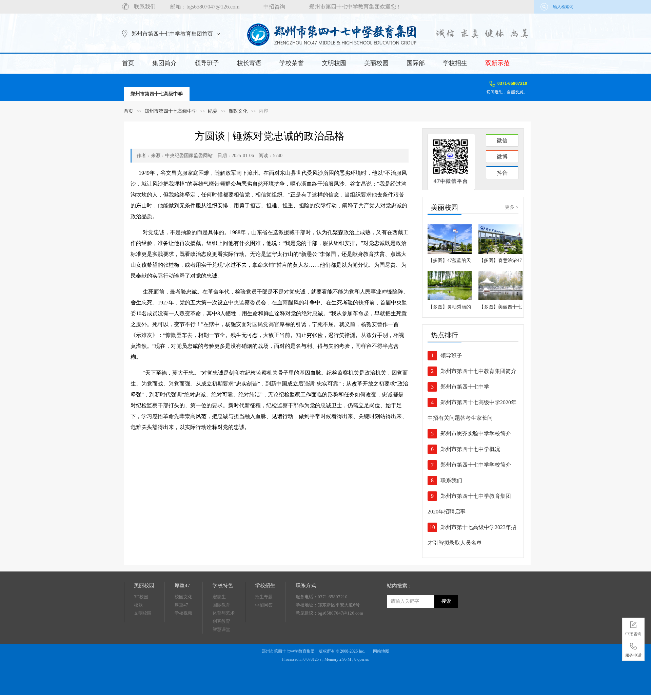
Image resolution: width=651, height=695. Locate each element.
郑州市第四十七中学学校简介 (475, 465)
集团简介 (164, 63)
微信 (502, 140)
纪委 (212, 111)
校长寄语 (249, 63)
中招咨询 (274, 7)
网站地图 (381, 651)
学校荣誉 (291, 63)
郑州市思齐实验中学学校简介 (475, 433)
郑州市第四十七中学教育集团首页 (172, 34)
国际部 (416, 63)
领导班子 (207, 63)
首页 (128, 63)
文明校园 (334, 63)
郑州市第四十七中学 (464, 387)
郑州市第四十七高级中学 (170, 111)
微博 (502, 156)
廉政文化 (238, 111)
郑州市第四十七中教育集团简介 (478, 371)
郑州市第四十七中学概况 (470, 449)
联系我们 (145, 7)
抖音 (502, 173)
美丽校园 (376, 63)
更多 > (511, 207)
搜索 (446, 601)
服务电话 (633, 655)
